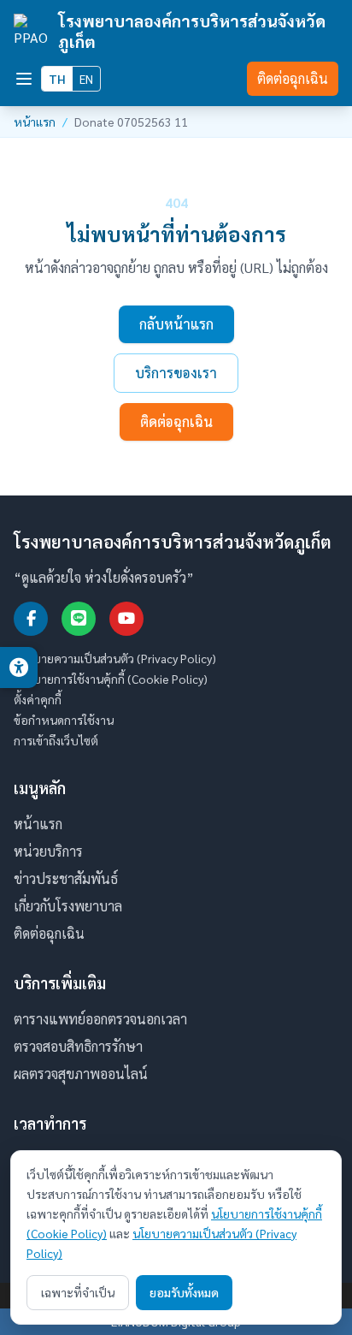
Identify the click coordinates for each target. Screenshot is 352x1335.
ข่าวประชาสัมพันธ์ (66, 878)
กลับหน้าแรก (176, 324)
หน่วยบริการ (48, 851)
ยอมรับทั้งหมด (184, 1292)
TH (57, 78)
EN (86, 78)
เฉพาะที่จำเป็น (77, 1292)
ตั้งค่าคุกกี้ (38, 699)
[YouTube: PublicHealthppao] (126, 619)
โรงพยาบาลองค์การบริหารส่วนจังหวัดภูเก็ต (192, 30)
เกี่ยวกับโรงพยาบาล (68, 906)
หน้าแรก (35, 121)
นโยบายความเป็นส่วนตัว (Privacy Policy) (115, 658)
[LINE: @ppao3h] (79, 619)
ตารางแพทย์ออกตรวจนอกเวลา (100, 1019)
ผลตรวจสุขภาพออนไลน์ (81, 1074)
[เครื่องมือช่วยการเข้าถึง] (19, 667)
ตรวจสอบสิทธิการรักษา (78, 1046)
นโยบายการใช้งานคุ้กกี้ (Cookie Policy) (111, 678)
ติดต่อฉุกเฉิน (292, 78)
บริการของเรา (176, 373)
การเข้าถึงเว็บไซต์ (56, 740)
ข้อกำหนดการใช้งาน (64, 719)
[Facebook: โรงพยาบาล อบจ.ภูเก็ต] (31, 619)
